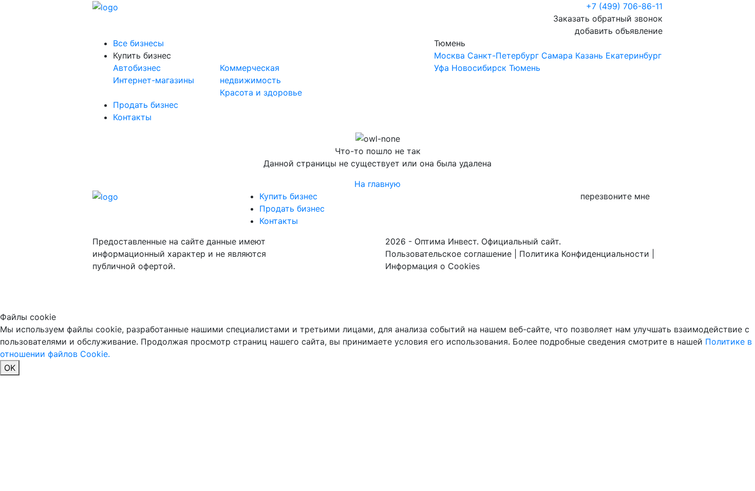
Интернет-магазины (153, 80)
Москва (449, 55)
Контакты (132, 117)
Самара (557, 55)
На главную (377, 184)
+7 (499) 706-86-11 (624, 6)
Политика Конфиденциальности (584, 254)
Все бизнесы (138, 43)
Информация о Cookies (432, 266)
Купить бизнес (142, 55)
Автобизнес (137, 68)
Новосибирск (478, 68)
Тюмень (548, 55)
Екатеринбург (634, 55)
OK (9, 368)
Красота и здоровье (261, 92)
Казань (589, 55)
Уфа (441, 68)
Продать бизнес (145, 105)
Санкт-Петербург (503, 55)
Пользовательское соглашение (448, 254)
